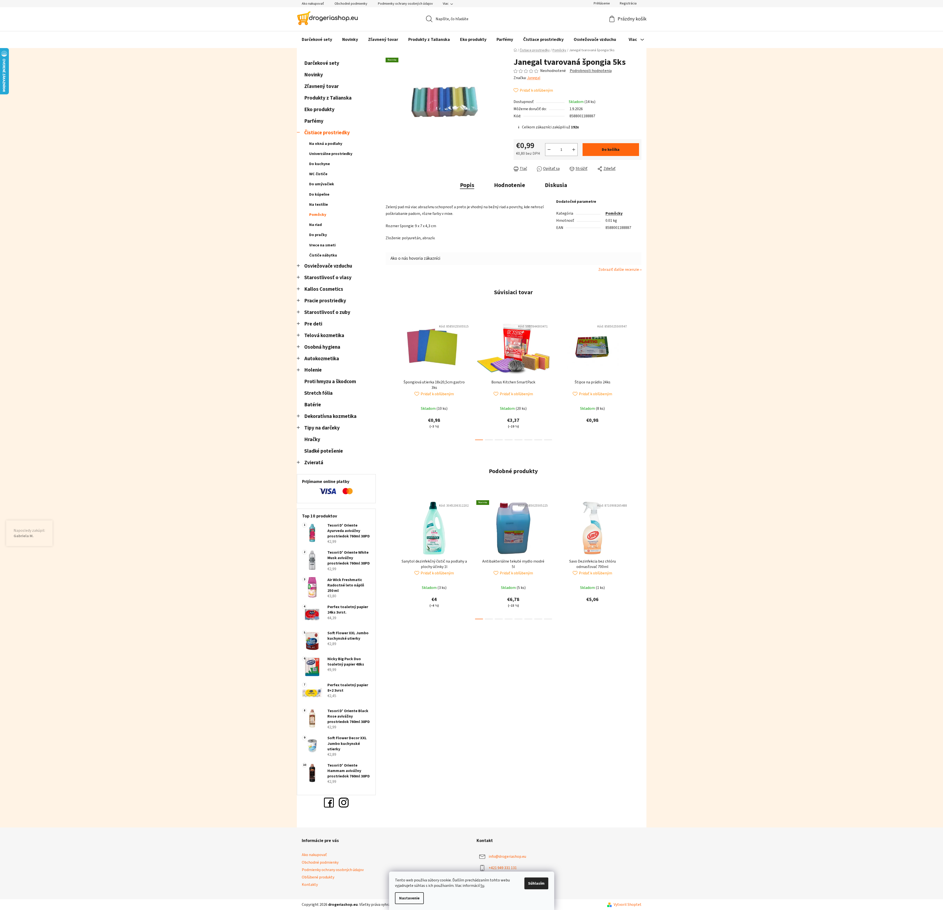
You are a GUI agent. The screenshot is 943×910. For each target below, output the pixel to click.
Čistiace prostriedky (327, 132)
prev (389, 379)
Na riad (315, 224)
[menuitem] (317, 39)
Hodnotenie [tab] (509, 185)
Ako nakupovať (313, 3)
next (637, 379)
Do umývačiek (321, 184)
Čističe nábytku (323, 255)
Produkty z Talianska (328, 98)
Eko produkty (319, 109)
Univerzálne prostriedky (330, 153)
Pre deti (313, 323)
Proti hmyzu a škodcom (330, 381)
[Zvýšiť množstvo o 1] (573, 149)
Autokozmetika (321, 358)
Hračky (312, 439)
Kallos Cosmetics (323, 289)
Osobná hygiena (322, 347)
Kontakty (310, 884)
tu (482, 885)
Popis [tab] (467, 185)
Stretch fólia (318, 393)
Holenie (313, 370)
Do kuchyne (319, 164)
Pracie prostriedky (325, 300)
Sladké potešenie (323, 451)
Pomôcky (317, 214)
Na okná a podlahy (325, 143)
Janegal (533, 78)
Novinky (313, 74)
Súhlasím (536, 883)
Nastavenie (409, 898)
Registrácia (628, 3)
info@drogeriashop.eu (507, 856)
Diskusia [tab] (556, 185)
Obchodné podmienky (351, 3)
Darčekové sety (321, 63)
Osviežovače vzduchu (328, 266)
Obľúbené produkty (318, 877)
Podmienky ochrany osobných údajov (405, 3)
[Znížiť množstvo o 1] (549, 149)
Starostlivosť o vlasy (328, 277)
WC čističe (318, 174)
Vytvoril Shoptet (627, 904)
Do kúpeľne (319, 194)
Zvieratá (313, 462)
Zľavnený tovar (321, 86)
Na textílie (318, 204)
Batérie (312, 404)
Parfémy (313, 121)
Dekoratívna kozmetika (330, 416)
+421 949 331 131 (503, 868)
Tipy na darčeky (322, 427)
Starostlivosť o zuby (327, 312)
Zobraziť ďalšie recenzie (618, 269)
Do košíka (611, 149)
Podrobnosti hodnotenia (591, 70)
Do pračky (318, 235)
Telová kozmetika (324, 335)
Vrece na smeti (322, 245)
